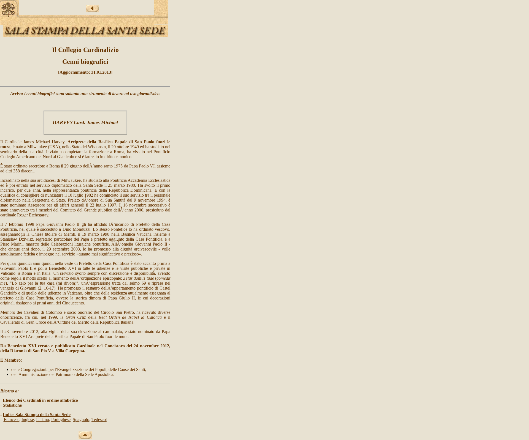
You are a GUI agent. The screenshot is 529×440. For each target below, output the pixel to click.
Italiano (42, 419)
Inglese (27, 419)
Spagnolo (81, 419)
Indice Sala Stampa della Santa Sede (37, 414)
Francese (11, 419)
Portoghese (61, 419)
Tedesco (98, 419)
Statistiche (12, 405)
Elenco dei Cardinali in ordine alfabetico (40, 400)
